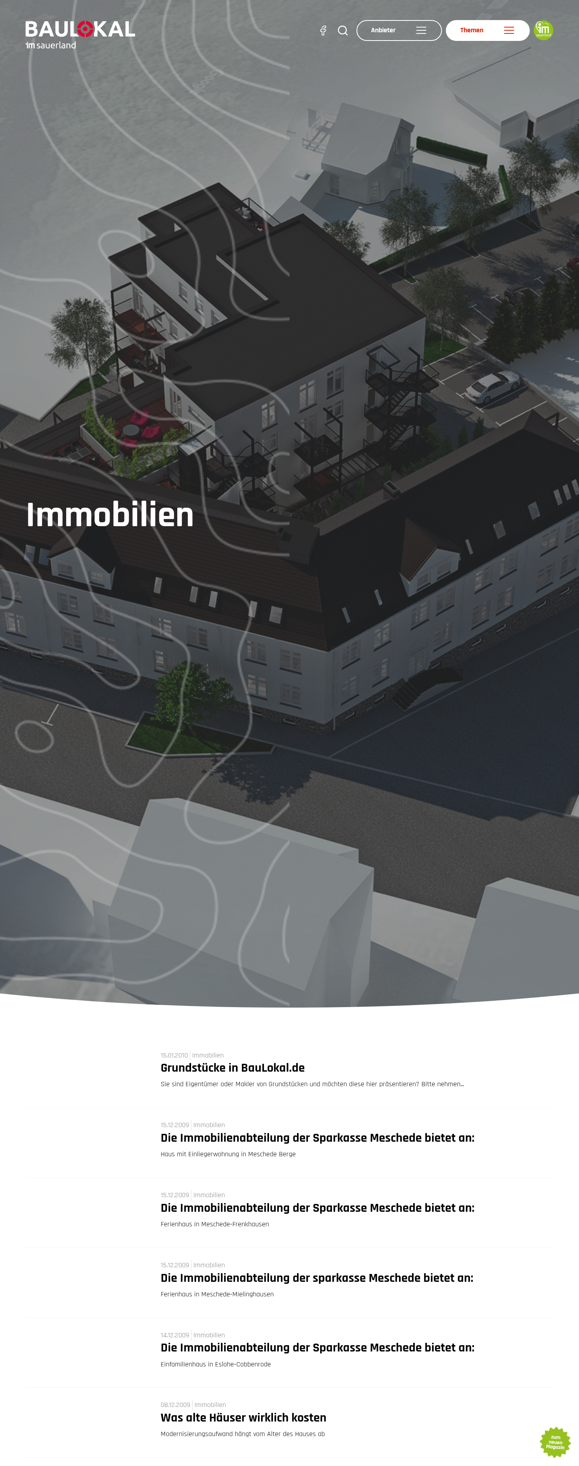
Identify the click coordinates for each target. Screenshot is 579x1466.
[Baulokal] (80, 34)
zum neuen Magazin (555, 1442)
